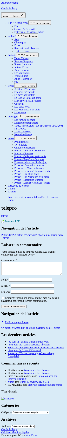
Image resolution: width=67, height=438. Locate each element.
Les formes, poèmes (24, 119)
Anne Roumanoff (23, 78)
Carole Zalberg (9, 8)
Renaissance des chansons (36, 370)
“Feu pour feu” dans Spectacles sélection (29, 344)
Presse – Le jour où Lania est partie (32, 171)
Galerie (11, 188)
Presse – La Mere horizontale (29, 168)
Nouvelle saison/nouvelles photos (45, 384)
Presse (17, 45)
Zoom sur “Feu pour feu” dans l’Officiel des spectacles (36, 347)
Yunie (11, 381)
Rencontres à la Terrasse (26, 48)
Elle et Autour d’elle (18, 22)
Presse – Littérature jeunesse (28, 179)
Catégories (6, 412)
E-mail (5, 285)
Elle (16, 26)
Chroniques (20, 42)
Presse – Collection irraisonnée (30, 156)
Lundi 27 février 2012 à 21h (34, 381)
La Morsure (20, 112)
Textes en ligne (22, 51)
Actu (16, 39)
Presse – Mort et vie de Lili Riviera (32, 182)
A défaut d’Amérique (25, 89)
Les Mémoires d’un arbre (27, 109)
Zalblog (12, 36)
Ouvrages (13, 116)
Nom (4, 279)
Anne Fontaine (22, 70)
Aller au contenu (9, 2)
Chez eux (19, 103)
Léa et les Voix (22, 106)
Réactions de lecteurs (18, 185)
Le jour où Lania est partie (27, 97)
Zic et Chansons (22, 131)
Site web (5, 291)
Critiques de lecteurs (24, 147)
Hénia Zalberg (21, 58)
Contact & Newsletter (25, 29)
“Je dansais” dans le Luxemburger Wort (28, 341)
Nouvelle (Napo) (23, 134)
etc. (16, 81)
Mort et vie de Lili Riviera (27, 100)
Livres (11, 85)
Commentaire (9, 260)
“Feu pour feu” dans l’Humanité (24, 350)
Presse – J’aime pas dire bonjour (30, 162)
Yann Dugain (21, 75)
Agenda (33, 195)
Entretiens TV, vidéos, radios (29, 32)
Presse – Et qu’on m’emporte (29, 159)
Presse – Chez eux (23, 153)
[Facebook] (7, 398)
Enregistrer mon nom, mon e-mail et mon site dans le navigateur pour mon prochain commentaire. (30, 299)
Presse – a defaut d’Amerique (29, 150)
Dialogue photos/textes (26, 122)
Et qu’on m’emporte (24, 92)
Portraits (12, 55)
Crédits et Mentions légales (15, 432)
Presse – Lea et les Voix (26, 174)
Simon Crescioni (22, 64)
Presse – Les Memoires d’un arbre (31, 176)
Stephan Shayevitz (23, 61)
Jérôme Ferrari (21, 67)
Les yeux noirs (21, 73)
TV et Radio (20, 144)
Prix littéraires (21, 141)
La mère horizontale (24, 95)
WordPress (31, 435)
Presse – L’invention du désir (29, 165)
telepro (4, 216)
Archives (6, 426)
